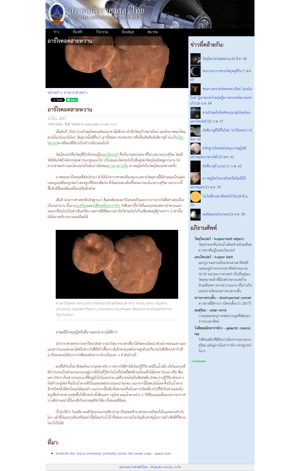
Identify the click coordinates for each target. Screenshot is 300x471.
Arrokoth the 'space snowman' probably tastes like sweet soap (103, 453)
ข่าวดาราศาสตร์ (74, 92)
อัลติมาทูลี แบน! (214, 166)
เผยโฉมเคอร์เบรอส (215, 214)
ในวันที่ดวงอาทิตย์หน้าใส (220, 196)
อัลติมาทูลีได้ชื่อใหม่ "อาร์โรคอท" (225, 130)
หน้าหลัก (54, 92)
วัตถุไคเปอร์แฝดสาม (216, 58)
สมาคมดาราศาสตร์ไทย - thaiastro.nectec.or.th (150, 467)
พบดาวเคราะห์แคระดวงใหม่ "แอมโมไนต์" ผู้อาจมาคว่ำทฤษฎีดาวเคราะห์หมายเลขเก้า (221, 96)
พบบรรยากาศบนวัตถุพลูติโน (222, 71)
